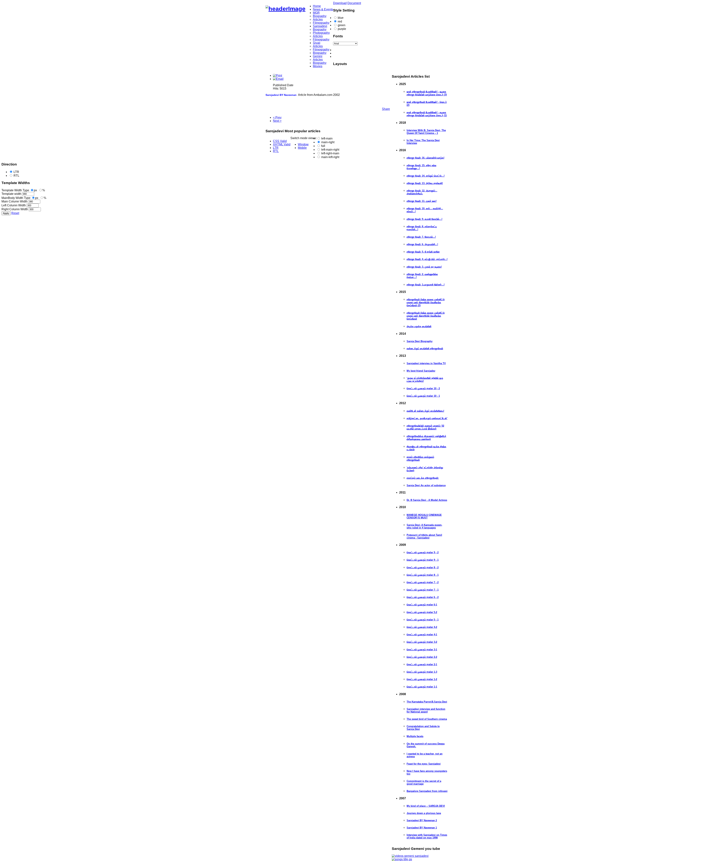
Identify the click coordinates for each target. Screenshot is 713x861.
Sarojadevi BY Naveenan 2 (422, 820)
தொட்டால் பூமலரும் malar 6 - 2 (423, 597)
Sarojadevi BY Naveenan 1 (422, 827)
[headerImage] (285, 8)
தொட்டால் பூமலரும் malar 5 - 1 (423, 619)
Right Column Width (14, 209)
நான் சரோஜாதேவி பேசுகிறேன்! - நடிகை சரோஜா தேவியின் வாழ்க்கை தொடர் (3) (427, 93)
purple (342, 28)
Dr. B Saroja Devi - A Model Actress (427, 500)
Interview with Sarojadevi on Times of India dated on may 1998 (427, 836)
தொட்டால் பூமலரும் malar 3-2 (422, 642)
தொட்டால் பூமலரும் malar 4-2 (422, 627)
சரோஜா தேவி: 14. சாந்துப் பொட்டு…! (426, 175)
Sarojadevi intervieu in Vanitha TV (426, 363)
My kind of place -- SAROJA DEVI (426, 806)
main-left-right (330, 157)
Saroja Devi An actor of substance (426, 485)
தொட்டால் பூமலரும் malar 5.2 (422, 612)
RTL (16, 175)
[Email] (278, 78)
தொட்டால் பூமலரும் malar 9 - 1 (423, 559)
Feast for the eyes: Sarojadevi (424, 763)
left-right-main (330, 153)
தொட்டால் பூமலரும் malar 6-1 (422, 604)
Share (386, 109)
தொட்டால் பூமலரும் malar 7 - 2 (423, 582)
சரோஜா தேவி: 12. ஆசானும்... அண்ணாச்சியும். (422, 192)
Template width (11, 193)
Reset (15, 213)
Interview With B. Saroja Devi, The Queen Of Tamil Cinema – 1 (426, 131)
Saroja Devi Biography (419, 341)
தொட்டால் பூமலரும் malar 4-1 (422, 634)
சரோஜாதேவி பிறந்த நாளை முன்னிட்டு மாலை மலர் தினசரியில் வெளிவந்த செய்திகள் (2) (426, 302)
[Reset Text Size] (360, 53)
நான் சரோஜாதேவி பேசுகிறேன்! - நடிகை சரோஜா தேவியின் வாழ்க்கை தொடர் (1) (427, 114)
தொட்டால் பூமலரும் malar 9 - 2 (423, 552)
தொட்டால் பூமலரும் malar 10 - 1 (423, 395)
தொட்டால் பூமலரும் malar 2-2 (422, 657)
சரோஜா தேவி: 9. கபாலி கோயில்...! (424, 219)
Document (354, 3)
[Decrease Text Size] (360, 50)
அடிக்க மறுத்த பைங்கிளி (419, 326)
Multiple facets (415, 736)
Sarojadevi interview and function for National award (426, 710)
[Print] (277, 75)
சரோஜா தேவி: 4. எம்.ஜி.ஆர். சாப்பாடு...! (427, 259)
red (340, 21)
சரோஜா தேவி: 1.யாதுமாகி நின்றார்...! (426, 284)
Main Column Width (14, 201)
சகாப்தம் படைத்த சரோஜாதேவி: (423, 478)
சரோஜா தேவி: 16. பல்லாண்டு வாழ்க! (425, 157)
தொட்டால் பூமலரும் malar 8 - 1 (423, 575)
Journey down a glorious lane (424, 813)
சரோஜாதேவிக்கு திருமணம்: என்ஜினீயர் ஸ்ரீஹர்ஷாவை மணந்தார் (426, 438)
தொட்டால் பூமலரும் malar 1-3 (422, 671)
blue (341, 17)
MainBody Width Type (15, 197)
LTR (16, 171)
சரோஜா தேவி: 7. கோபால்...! (421, 236)
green (341, 25)
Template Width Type (15, 190)
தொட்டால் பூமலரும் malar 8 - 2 (423, 567)
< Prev (277, 117)
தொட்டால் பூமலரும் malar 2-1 (422, 664)
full (323, 145)
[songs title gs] (402, 859)
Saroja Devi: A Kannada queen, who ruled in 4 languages (424, 526)
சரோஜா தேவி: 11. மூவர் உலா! (422, 201)
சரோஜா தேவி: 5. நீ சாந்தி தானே (423, 251)
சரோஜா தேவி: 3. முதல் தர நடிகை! (424, 266)
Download (340, 3)
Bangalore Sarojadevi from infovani (427, 791)
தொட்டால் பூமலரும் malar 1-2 (422, 679)
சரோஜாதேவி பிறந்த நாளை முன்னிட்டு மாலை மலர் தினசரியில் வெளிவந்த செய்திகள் (426, 315)
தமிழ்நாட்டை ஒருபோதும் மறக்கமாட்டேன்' (427, 418)
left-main (327, 138)
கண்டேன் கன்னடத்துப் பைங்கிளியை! (425, 411)
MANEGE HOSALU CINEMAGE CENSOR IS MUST (424, 516)
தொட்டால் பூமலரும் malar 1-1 (422, 686)
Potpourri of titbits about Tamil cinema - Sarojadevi (424, 536)
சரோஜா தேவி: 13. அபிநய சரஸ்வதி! (425, 183)
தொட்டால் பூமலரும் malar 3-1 (422, 649)
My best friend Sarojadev (421, 370)
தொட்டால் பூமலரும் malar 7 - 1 (423, 589)
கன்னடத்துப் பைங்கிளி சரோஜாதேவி (425, 348)
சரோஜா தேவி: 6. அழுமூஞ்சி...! (422, 244)
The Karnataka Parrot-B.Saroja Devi (427, 701)
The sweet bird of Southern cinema (427, 719)
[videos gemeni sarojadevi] (410, 855)
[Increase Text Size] (360, 56)
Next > (277, 120)
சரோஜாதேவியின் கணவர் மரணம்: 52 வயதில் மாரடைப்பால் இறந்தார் (425, 427)
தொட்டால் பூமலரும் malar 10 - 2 (423, 388)
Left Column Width (13, 205)
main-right (327, 142)
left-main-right (330, 149)
